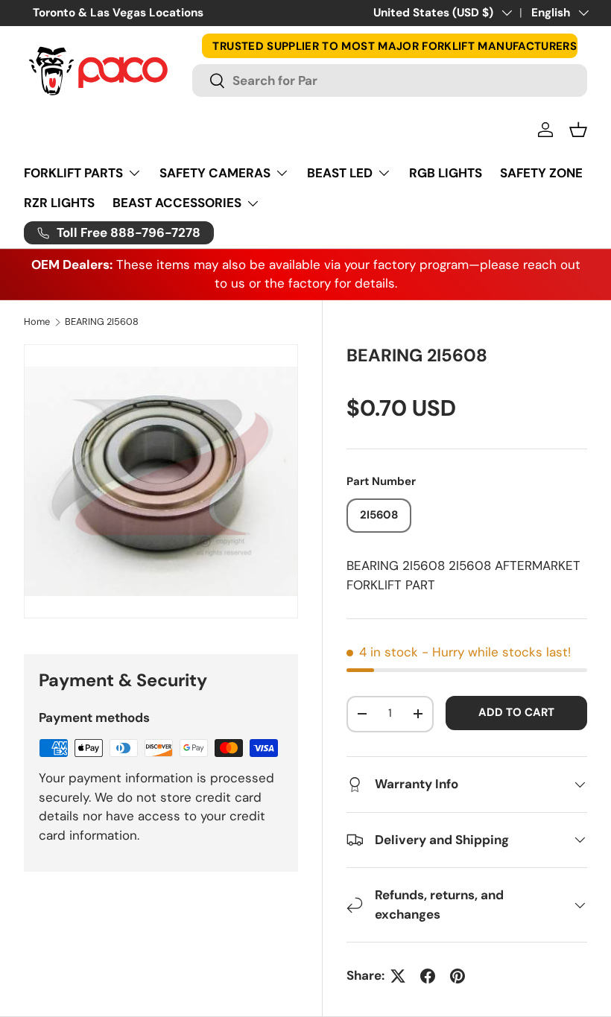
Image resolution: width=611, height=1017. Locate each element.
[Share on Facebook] (428, 976)
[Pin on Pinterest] (457, 976)
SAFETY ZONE (541, 173)
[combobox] (389, 80)
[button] (578, 129)
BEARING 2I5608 (102, 322)
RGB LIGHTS (445, 173)
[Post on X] (398, 976)
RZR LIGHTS (59, 202)
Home (37, 322)
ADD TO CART (516, 712)
